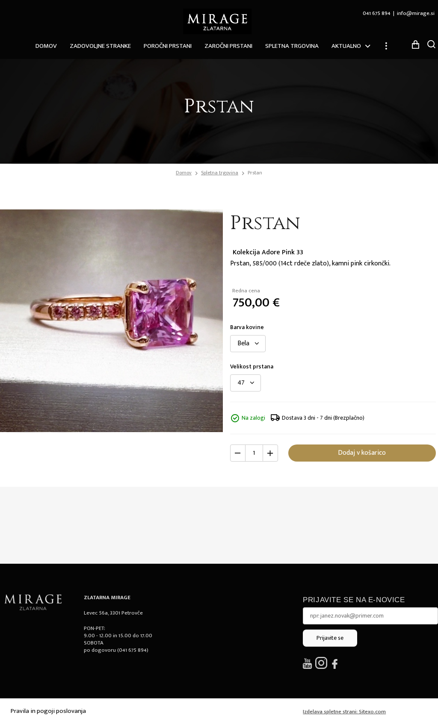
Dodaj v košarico (362, 453)
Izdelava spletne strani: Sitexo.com (344, 711)
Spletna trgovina (292, 46)
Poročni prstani (168, 46)
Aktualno (346, 46)
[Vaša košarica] (415, 44)
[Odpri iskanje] (431, 44)
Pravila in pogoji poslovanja (48, 711)
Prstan (255, 172)
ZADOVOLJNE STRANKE (100, 46)
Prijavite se (330, 638)
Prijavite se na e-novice (354, 600)
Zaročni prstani (228, 46)
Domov (46, 46)
